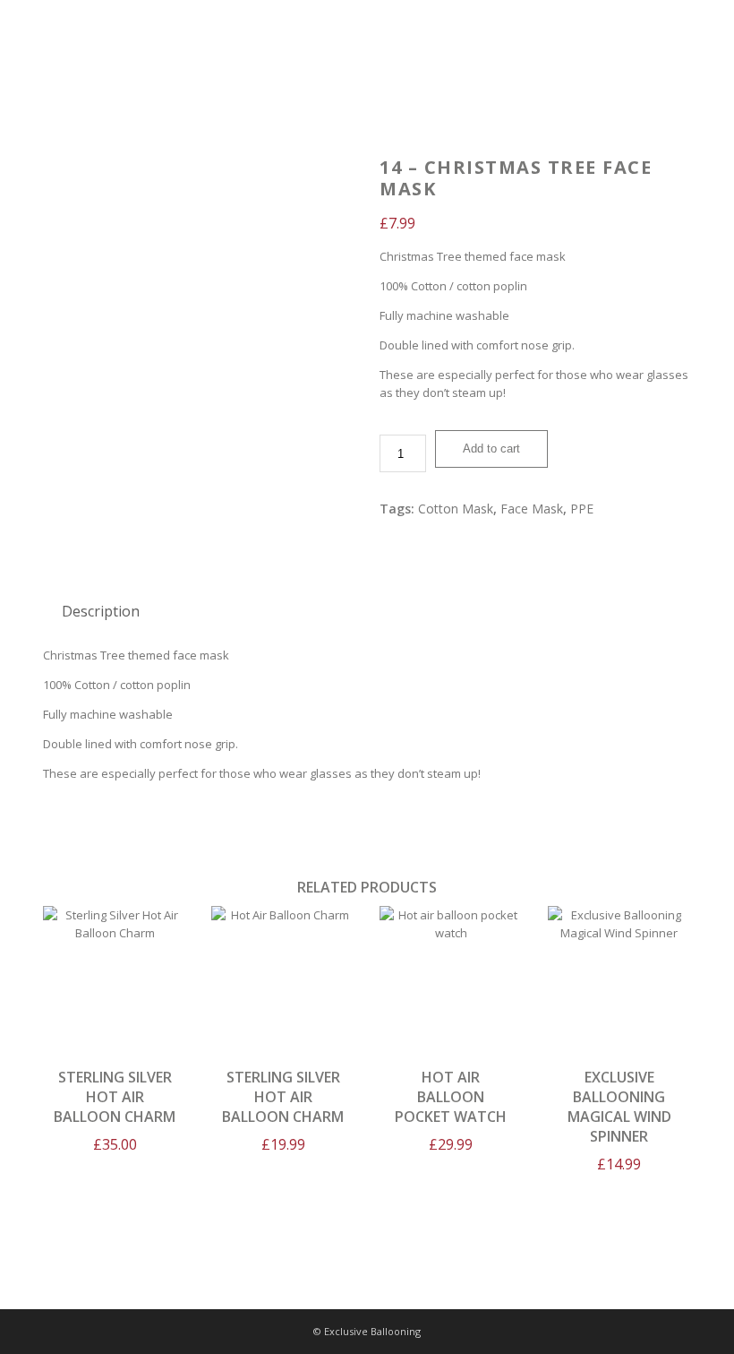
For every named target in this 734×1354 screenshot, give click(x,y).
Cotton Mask (455, 508)
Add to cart (491, 448)
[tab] (100, 611)
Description (101, 611)
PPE (581, 508)
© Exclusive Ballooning (367, 1331)
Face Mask (531, 508)
